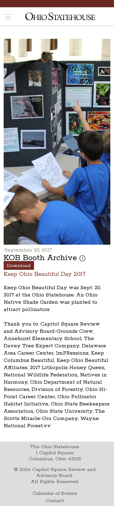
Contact (55, 501)
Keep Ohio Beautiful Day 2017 (44, 274)
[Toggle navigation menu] (8, 17)
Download (19, 266)
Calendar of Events (55, 493)
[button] (82, 258)
